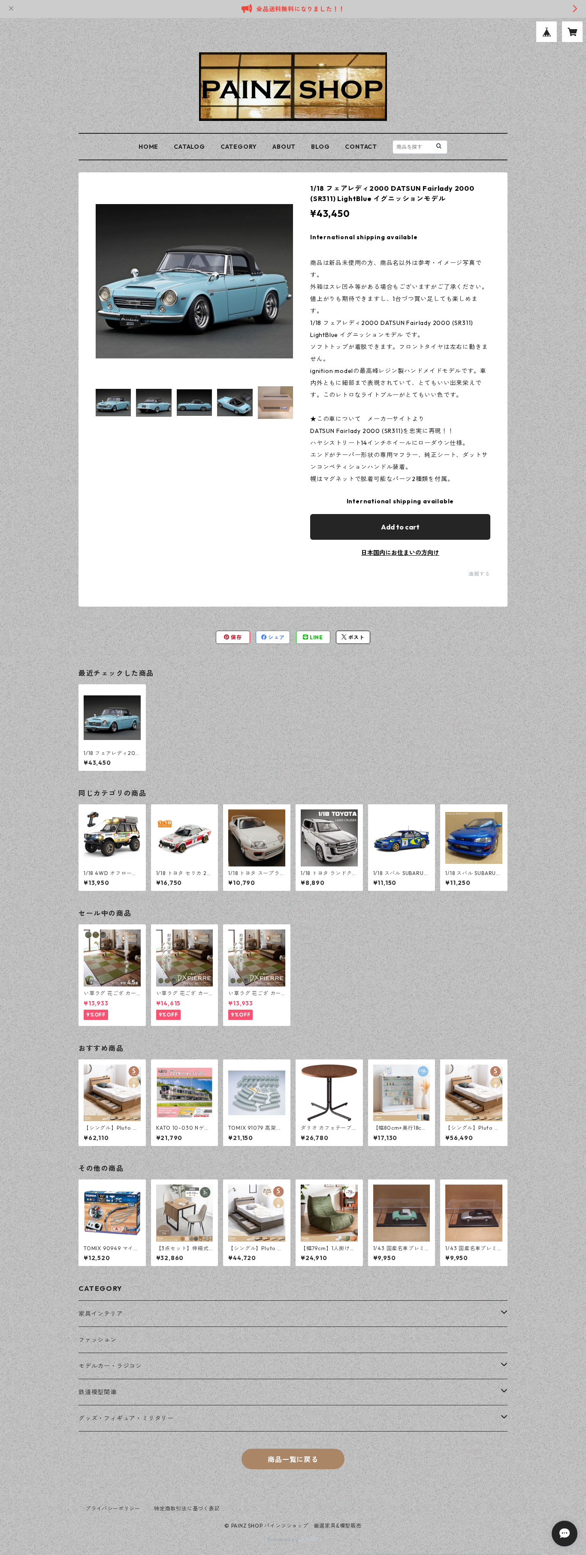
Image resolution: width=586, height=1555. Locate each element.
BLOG (320, 146)
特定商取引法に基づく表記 (187, 1508)
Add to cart (400, 527)
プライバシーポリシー (112, 1508)
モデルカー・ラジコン (110, 1366)
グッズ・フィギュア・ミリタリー (126, 1418)
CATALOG (189, 146)
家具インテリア (101, 1313)
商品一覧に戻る (293, 1459)
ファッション (98, 1340)
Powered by (283, 1539)
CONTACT (361, 146)
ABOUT (284, 146)
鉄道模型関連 (98, 1392)
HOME (148, 146)
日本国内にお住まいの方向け (400, 552)
